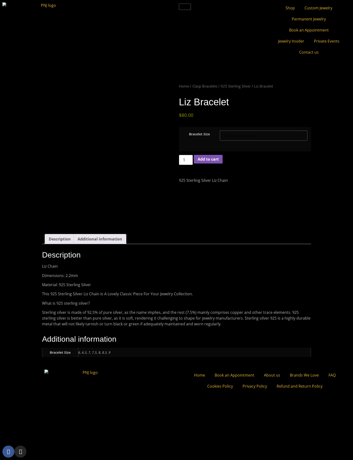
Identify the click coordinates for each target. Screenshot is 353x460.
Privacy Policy (255, 386)
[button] (95, 6)
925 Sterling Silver (236, 86)
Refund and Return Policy (300, 386)
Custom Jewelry (318, 8)
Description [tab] (60, 239)
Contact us (309, 52)
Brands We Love (304, 375)
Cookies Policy (220, 386)
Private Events (327, 41)
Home (184, 86)
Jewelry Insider (291, 41)
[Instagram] (20, 452)
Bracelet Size (199, 134)
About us (272, 375)
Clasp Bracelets (204, 86)
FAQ (332, 375)
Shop (290, 8)
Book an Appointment (309, 30)
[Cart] (185, 7)
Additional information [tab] (100, 239)
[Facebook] (8, 452)
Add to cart (208, 159)
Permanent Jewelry (309, 19)
